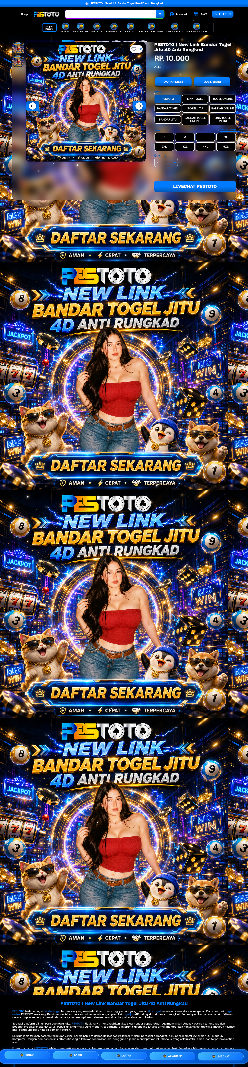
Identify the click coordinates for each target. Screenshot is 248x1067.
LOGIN (78, 1055)
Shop (24, 14)
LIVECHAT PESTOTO (195, 186)
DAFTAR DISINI (173, 81)
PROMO (29, 1055)
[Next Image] (139, 106)
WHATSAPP (175, 1055)
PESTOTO (18, 1011)
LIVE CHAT (223, 1055)
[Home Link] (46, 14)
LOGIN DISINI (212, 81)
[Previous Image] (32, 106)
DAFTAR (126, 1055)
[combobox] (110, 14)
